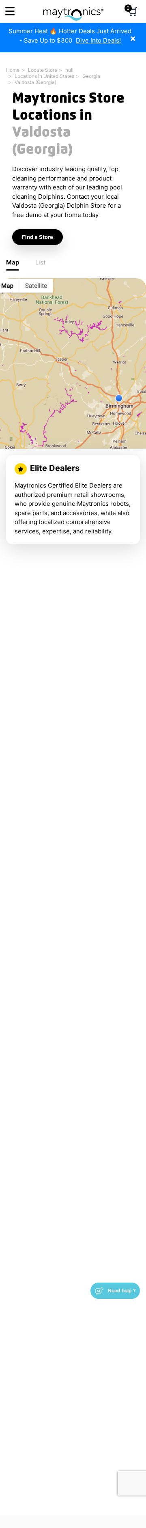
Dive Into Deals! (98, 40)
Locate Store (42, 70)
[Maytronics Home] (73, 9)
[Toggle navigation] (10, 11)
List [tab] (40, 262)
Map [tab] (12, 262)
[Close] (139, 34)
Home (12, 70)
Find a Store (37, 237)
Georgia (91, 76)
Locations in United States (44, 76)
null (69, 70)
